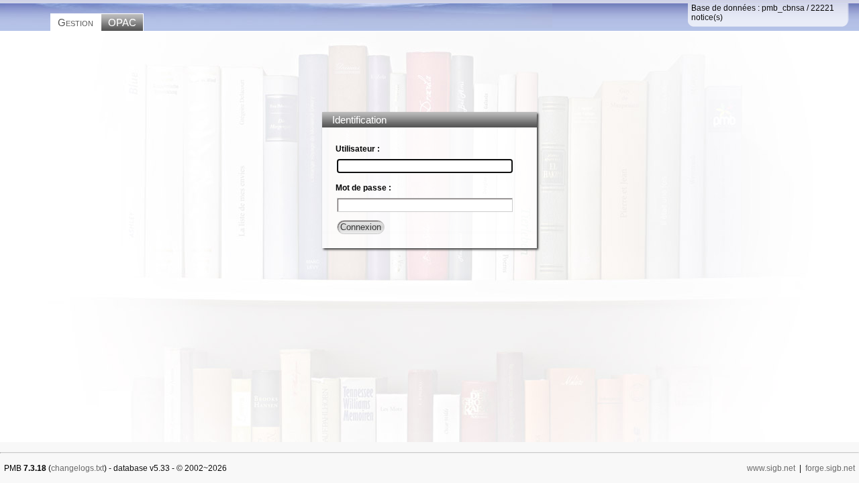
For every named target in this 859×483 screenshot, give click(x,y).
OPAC (122, 22)
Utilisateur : (358, 149)
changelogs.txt (77, 468)
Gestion (75, 22)
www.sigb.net (771, 468)
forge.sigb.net (830, 468)
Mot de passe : (363, 188)
